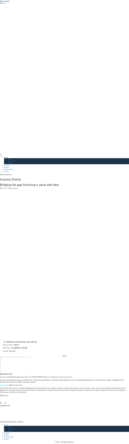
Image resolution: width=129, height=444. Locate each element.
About (10, 159)
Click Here (3, 385)
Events (10, 163)
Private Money (8, 169)
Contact (6, 171)
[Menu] (1, 155)
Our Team (11, 161)
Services (6, 165)
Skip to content (4, 1)
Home (6, 157)
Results (6, 167)
